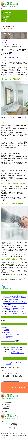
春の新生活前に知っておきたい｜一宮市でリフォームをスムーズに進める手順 (14, 312)
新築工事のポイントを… (17, 349)
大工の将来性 (14, 351)
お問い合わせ (6, 30)
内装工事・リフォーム (12, 334)
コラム (5, 19)
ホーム (5, 11)
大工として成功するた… (17, 353)
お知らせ (6, 329)
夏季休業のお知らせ (14, 299)
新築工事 (9, 336)
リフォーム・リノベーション (10, 44)
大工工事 (8, 364)
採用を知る (6, 18)
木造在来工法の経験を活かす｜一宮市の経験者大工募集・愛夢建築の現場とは (14, 297)
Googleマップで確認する (7, 428)
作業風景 (6, 331)
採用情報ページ (15, 274)
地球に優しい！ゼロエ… (17, 348)
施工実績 (6, 332)
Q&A (5, 327)
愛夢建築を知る (7, 16)
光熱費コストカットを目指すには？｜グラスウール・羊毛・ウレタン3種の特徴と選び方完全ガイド (15, 302)
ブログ (5, 21)
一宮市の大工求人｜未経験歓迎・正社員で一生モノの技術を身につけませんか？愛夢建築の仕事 (14, 308)
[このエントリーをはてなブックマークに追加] (4, 287)
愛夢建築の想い (7, 12)
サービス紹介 (6, 14)
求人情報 (6, 338)
